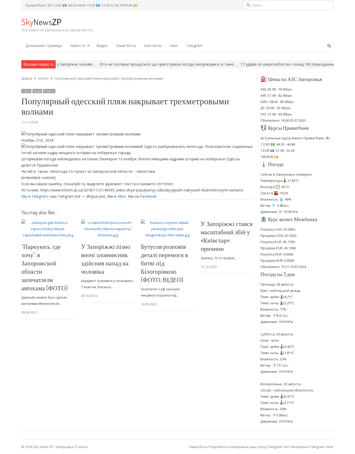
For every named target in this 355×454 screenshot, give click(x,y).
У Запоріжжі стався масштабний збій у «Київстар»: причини (227, 235)
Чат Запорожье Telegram (304, 446)
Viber (121, 196)
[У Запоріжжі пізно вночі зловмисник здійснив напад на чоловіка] (108, 222)
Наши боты (126, 45)
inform (26, 91)
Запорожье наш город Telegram (255, 446)
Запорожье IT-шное (71, 446)
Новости (77, 45)
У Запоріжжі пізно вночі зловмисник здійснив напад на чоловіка (105, 258)
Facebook (148, 196)
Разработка (219, 446)
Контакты (153, 45)
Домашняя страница (43, 45)
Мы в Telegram (34, 196)
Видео (102, 45)
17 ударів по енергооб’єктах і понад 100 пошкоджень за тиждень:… (284, 64)
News (41, 21)
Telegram (194, 45)
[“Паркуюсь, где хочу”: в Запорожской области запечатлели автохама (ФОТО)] (48, 222)
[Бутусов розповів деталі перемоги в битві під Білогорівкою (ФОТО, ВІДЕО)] (167, 222)
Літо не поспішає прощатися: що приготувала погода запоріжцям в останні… (152, 64)
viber (174, 45)
